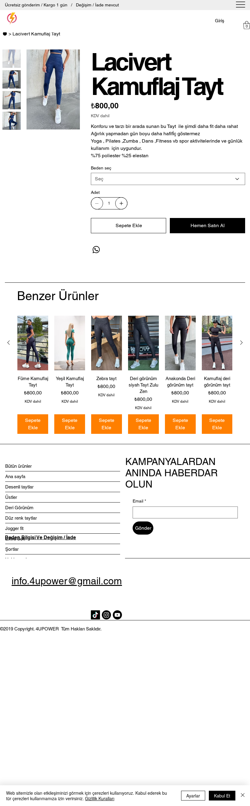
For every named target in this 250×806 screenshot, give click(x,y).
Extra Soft (15, 538)
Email (139, 501)
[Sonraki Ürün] (241, 342)
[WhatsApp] (96, 249)
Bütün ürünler (18, 466)
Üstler (11, 497)
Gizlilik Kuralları (99, 798)
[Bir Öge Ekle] (121, 203)
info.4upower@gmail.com (67, 580)
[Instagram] (106, 614)
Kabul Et (222, 796)
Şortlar (12, 549)
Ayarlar (193, 796)
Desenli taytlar (19, 486)
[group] (125, 374)
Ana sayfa (15, 476)
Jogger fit (14, 528)
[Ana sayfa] (4, 34)
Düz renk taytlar (21, 518)
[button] (246, 25)
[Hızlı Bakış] (32, 343)
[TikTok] (95, 614)
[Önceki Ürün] (8, 342)
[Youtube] (117, 614)
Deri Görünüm (19, 507)
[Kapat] (242, 795)
